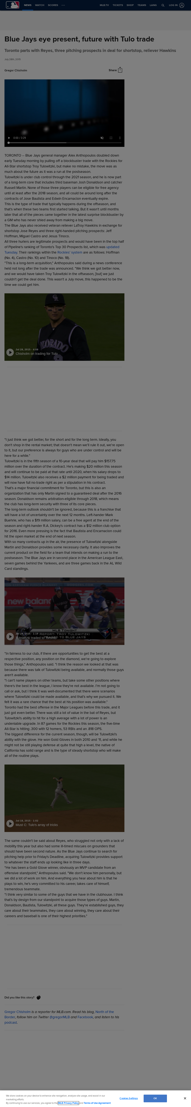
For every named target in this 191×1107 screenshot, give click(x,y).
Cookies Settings (129, 1098)
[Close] (185, 1098)
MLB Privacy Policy (68, 1103)
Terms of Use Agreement (97, 1103)
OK (155, 1098)
